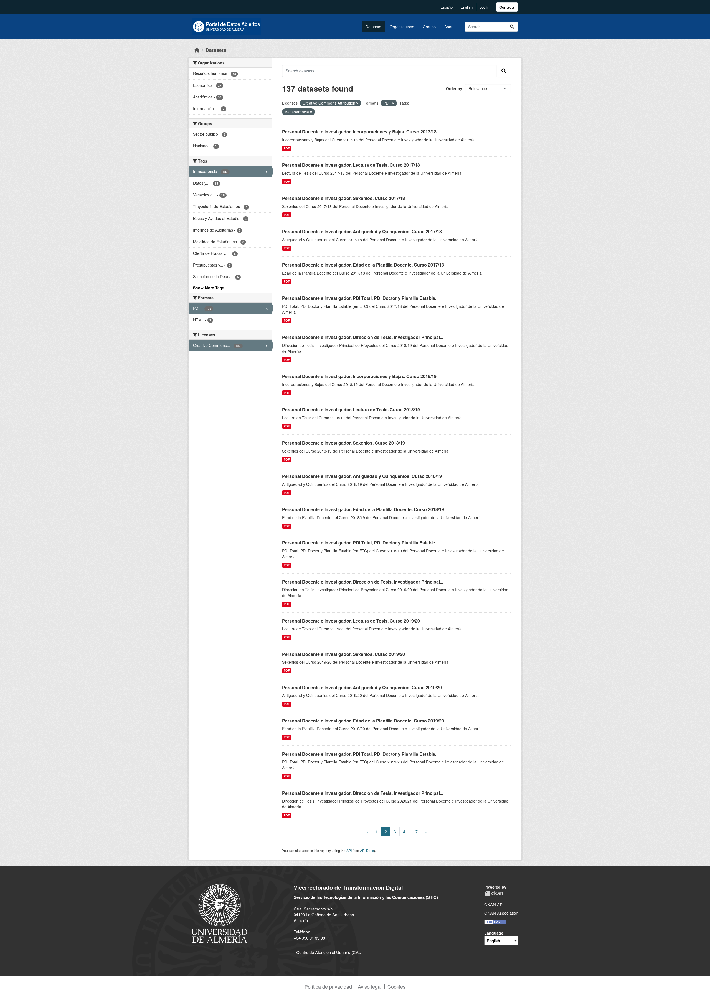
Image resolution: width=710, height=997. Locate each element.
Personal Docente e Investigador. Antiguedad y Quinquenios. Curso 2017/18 (362, 231)
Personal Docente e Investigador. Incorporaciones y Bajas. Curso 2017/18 (359, 131)
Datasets (373, 26)
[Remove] (357, 103)
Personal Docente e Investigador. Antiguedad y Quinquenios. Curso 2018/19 (362, 476)
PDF (287, 148)
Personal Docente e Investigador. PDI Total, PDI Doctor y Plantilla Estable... (360, 298)
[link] (507, 7)
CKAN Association (501, 913)
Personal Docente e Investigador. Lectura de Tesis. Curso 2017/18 (351, 165)
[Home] (197, 49)
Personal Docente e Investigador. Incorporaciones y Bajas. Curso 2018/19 (359, 376)
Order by (454, 88)
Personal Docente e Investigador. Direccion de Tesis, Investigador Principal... (362, 337)
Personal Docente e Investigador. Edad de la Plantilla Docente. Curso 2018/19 (363, 509)
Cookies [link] (396, 986)
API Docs (367, 850)
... (410, 829)
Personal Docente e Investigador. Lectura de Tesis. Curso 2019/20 (351, 621)
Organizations (402, 26)
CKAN (493, 893)
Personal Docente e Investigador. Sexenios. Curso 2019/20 (343, 654)
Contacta (506, 7)
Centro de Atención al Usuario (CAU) (329, 952)
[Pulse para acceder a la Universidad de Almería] (219, 913)
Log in (484, 7)
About (449, 26)
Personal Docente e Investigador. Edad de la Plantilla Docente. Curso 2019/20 (363, 720)
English (467, 7)
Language (493, 933)
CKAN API (494, 904)
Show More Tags (208, 287)
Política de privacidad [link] (328, 986)
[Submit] (512, 27)
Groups (429, 26)
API (349, 850)
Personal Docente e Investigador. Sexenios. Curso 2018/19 (343, 443)
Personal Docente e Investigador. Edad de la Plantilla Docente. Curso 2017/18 (363, 265)
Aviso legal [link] (370, 986)
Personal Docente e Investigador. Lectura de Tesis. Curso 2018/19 (351, 409)
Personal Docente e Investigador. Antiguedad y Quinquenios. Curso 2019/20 (362, 687)
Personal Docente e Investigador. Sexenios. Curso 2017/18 (343, 198)
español (446, 7)
